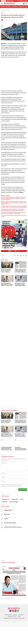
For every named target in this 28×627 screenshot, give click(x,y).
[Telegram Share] (23, 256)
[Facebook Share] (15, 256)
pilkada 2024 (15, 499)
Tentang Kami (8, 614)
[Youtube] (15, 611)
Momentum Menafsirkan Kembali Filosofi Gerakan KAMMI (13, 216)
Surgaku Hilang (8, 510)
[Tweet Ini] (18, 256)
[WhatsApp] (18, 611)
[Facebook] (10, 611)
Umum (2, 13)
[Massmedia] (9, 3)
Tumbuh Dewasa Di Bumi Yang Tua (13, 527)
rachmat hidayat (14, 501)
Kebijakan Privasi (12, 616)
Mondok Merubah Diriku (10, 523)
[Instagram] (13, 611)
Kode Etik (21, 614)
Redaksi (15, 614)
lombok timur (5, 499)
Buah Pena (7, 514)
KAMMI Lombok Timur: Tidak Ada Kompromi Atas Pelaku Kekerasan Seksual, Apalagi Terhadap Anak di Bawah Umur (13, 203)
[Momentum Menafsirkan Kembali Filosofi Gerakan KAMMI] (21, 442)
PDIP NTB (4, 501)
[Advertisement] (14, 74)
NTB (22, 499)
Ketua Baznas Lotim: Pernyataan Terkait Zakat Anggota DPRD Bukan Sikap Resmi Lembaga (12, 210)
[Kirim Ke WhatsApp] (26, 256)
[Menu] (2, 3)
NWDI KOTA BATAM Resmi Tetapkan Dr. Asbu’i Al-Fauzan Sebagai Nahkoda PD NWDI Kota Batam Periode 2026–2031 (13, 198)
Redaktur (5, 19)
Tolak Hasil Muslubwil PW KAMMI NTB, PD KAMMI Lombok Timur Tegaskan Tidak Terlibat (13, 213)
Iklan (19, 616)
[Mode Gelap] (24, 4)
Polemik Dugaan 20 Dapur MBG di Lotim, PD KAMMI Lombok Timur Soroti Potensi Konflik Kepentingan (14, 206)
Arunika (6, 518)
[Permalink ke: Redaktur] (2, 20)
